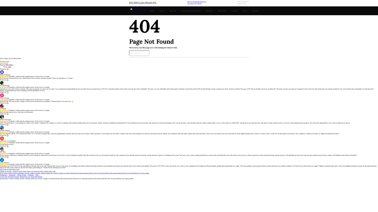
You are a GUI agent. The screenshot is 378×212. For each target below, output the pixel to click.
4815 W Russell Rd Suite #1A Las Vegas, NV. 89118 (17, 182)
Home (152, 11)
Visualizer (221, 11)
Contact (255, 11)
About (161, 11)
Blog (245, 11)
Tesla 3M (172, 11)
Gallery (234, 11)
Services (209, 11)
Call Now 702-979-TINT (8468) (10, 184)
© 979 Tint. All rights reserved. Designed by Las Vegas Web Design (21, 177)
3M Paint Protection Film (191, 11)
